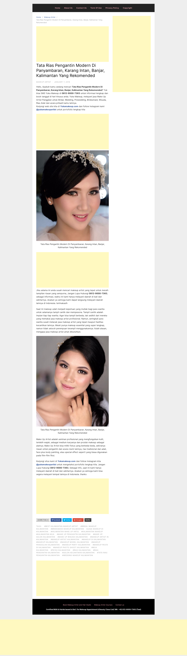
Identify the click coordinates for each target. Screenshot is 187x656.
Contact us (81, 8)
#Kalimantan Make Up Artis (65, 532)
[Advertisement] (72, 44)
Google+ (79, 520)
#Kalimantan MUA (45, 534)
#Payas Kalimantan (60, 550)
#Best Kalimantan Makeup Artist (61, 526)
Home (57, 8)
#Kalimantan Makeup (92, 532)
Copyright (127, 8)
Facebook (56, 520)
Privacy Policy (112, 8)
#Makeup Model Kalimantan (74, 542)
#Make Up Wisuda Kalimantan (73, 537)
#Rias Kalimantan (82, 550)
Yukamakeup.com (69, 106)
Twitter (67, 520)
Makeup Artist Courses (103, 605)
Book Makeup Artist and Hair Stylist (77, 605)
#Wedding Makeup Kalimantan (77, 555)
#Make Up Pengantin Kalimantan (73, 534)
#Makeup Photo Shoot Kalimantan (71, 547)
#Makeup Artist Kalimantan (65, 539)
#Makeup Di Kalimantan (94, 539)
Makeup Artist (49, 17)
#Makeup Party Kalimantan (76, 545)
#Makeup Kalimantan (47, 542)
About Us (68, 8)
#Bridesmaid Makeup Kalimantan (67, 529)
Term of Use (96, 8)
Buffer (88, 520)
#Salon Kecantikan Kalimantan (78, 553)
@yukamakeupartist (46, 109)
